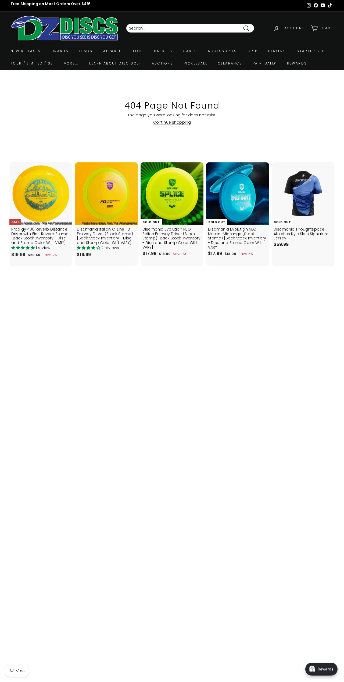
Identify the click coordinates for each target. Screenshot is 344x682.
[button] (23, 247)
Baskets (163, 51)
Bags (137, 51)
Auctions (162, 63)
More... (71, 63)
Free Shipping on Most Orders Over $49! (50, 3)
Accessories (222, 51)
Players (277, 51)
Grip (253, 51)
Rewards (297, 63)
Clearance (230, 63)
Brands (60, 51)
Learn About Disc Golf (115, 63)
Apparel (112, 51)
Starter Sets (312, 51)
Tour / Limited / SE (32, 63)
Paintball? (264, 63)
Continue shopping (172, 122)
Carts (190, 51)
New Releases (26, 51)
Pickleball (195, 63)
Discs (85, 51)
